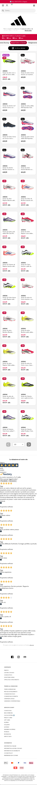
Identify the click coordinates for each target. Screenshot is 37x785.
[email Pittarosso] (25, 657)
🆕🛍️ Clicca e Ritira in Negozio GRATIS (23, 1)
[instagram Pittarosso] (19, 657)
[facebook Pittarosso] (12, 657)
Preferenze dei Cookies (11, 755)
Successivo (12, 481)
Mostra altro (28, 30)
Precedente (4, 481)
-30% (4, 58)
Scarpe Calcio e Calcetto (18, 43)
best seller (6, 55)
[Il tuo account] (7, 5)
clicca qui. (32, 645)
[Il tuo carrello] (34, 6)
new (22, 55)
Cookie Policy (8, 753)
